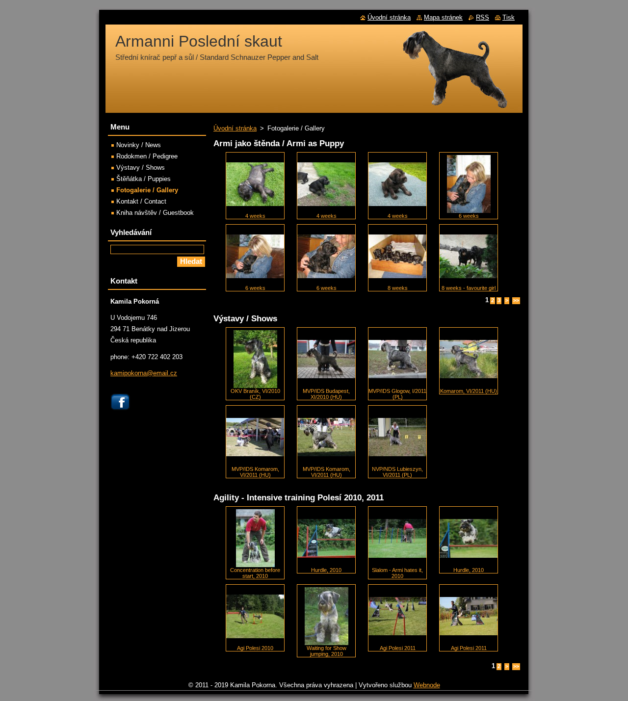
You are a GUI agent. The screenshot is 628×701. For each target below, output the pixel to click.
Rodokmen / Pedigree (147, 156)
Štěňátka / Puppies (143, 178)
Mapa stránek (443, 17)
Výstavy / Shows (140, 167)
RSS (482, 17)
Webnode (427, 685)
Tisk (508, 17)
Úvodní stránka (235, 128)
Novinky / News (138, 145)
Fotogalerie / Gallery (147, 190)
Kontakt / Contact (141, 201)
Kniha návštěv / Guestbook (155, 212)
